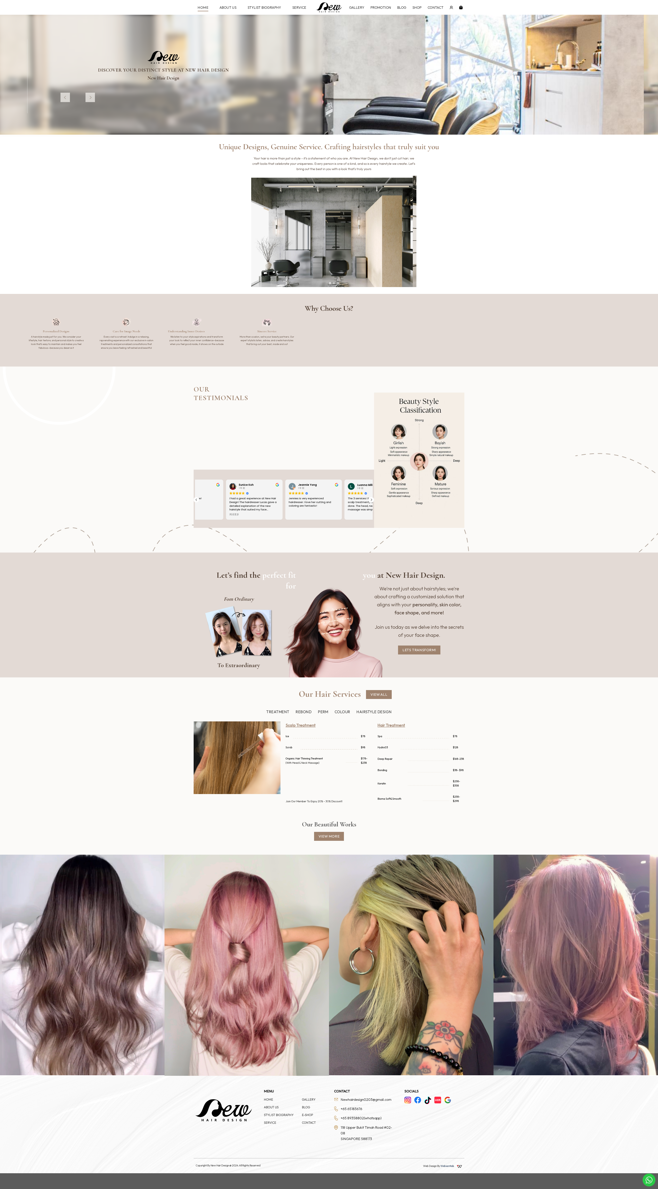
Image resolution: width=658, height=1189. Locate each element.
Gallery (356, 7)
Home (203, 7)
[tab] (278, 712)
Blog (401, 7)
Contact (436, 7)
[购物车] (461, 7)
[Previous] (65, 97)
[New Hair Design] (329, 7)
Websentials (447, 1166)
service (299, 7)
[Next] (90, 97)
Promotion (380, 7)
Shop (417, 7)
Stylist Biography (264, 7)
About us (228, 7)
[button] (371, 499)
